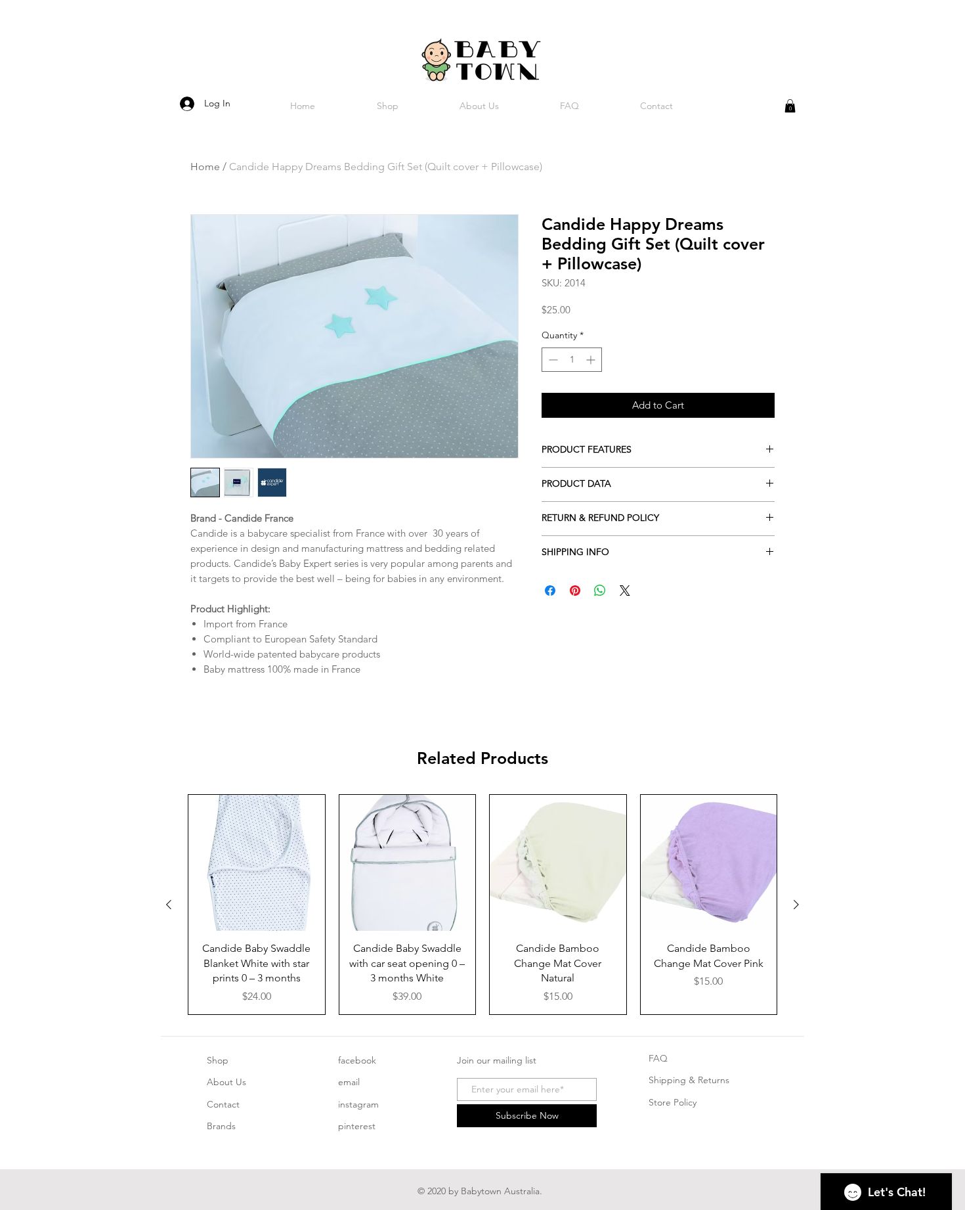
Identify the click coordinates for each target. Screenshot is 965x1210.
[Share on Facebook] (550, 590)
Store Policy (673, 1102)
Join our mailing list (496, 1060)
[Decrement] (552, 359)
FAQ (658, 1058)
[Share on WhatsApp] (600, 590)
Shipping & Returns (689, 1080)
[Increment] (592, 359)
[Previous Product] (169, 904)
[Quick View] (256, 863)
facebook (357, 1060)
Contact (223, 1104)
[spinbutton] (572, 359)
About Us (226, 1082)
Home (205, 166)
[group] (482, 905)
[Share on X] (625, 590)
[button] (790, 105)
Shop (217, 1060)
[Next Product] (796, 904)
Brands (221, 1126)
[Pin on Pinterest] (575, 590)
